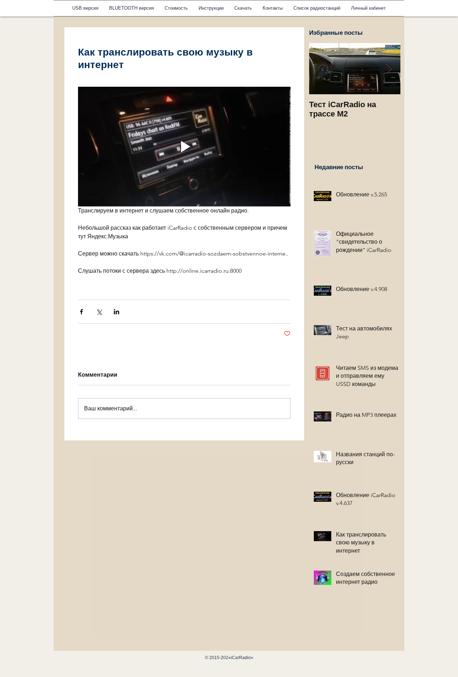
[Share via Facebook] (81, 311)
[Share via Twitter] (99, 311)
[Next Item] (389, 68)
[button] (211, 8)
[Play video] (184, 146)
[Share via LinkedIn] (116, 311)
